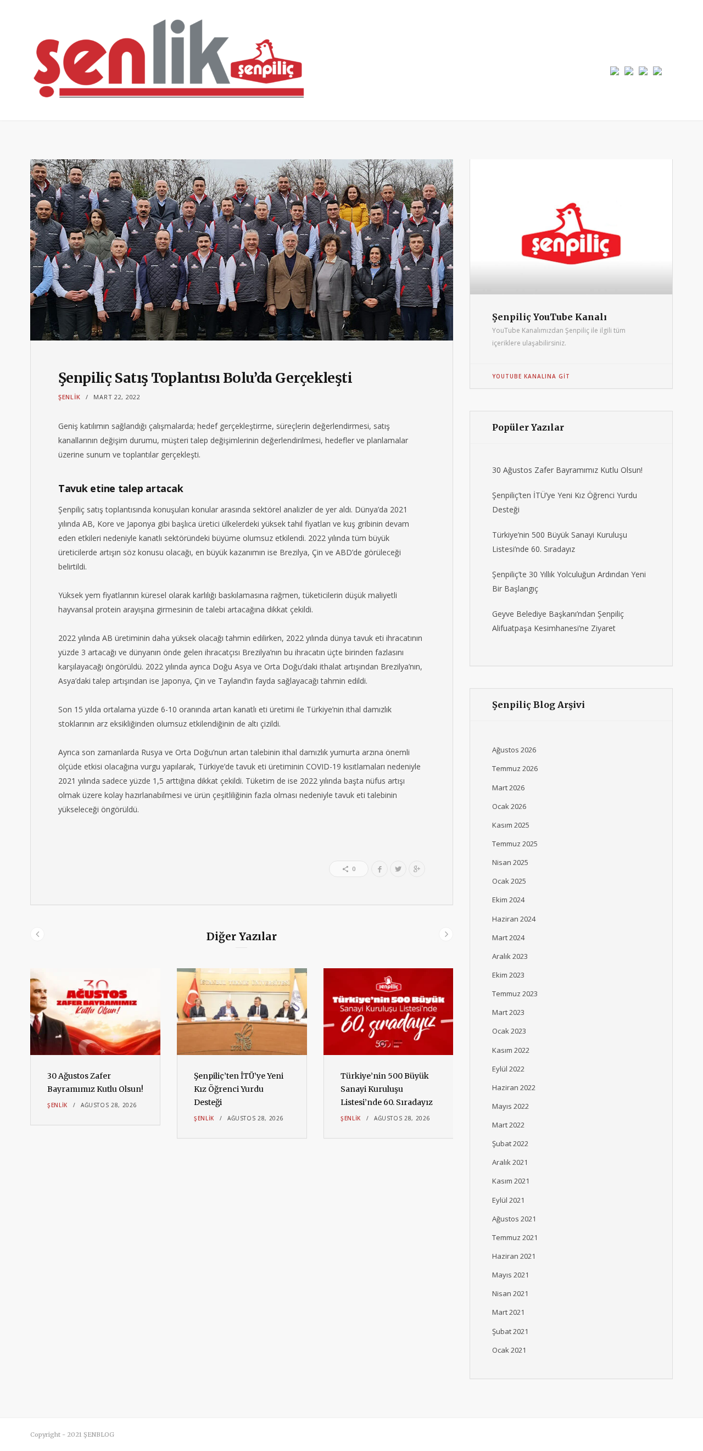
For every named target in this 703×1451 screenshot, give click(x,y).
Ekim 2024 (508, 900)
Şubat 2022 (510, 1143)
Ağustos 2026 (514, 750)
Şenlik (69, 397)
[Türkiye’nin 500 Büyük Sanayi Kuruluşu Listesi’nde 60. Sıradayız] (388, 1011)
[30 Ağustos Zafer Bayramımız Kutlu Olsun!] (95, 1011)
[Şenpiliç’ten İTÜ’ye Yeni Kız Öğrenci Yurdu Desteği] (242, 1011)
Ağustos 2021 (514, 1219)
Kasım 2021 (510, 1181)
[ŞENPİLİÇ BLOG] (167, 60)
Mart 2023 (508, 1012)
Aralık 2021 (510, 1162)
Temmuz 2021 (515, 1237)
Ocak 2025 (509, 881)
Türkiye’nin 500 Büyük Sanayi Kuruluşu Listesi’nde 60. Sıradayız (387, 1089)
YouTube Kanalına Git (531, 376)
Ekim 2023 (508, 975)
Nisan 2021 (510, 1293)
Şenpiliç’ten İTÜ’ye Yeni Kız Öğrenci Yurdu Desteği (238, 1089)
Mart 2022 (508, 1125)
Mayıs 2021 (510, 1275)
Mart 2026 (508, 788)
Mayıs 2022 (510, 1106)
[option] (95, 1046)
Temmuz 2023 (515, 993)
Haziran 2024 (513, 919)
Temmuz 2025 (515, 844)
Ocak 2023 (509, 1031)
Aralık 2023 (510, 956)
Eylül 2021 (508, 1200)
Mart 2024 (508, 937)
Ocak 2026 (509, 806)
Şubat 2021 (510, 1331)
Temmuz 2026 (515, 768)
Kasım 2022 (510, 1050)
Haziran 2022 (513, 1087)
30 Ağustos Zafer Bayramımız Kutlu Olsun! (567, 470)
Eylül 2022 (508, 1069)
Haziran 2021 (513, 1256)
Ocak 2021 (509, 1350)
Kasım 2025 (510, 825)
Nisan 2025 (510, 862)
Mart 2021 (508, 1312)
